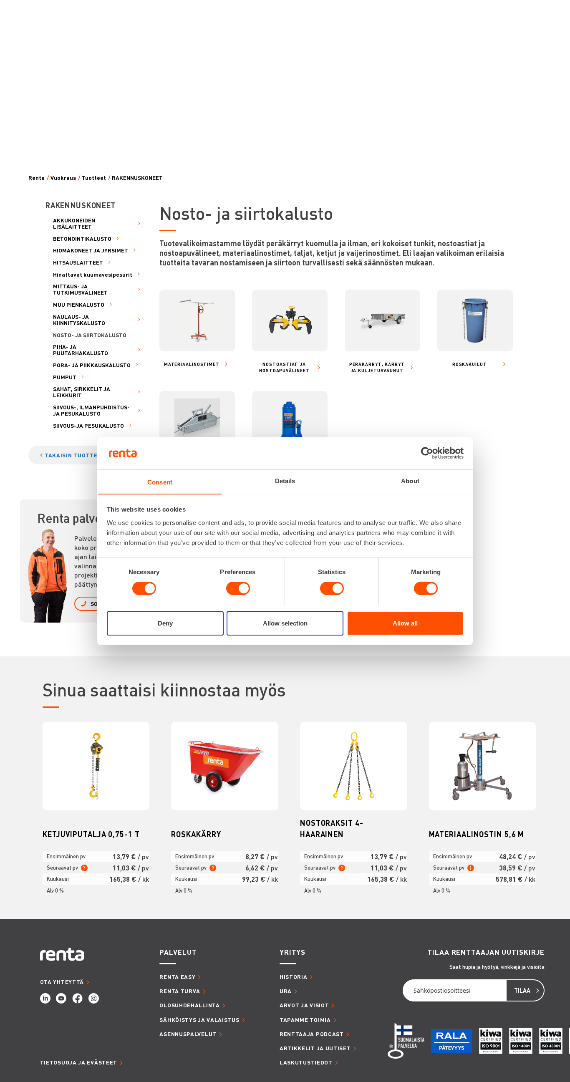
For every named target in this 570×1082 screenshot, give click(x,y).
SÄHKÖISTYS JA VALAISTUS (199, 1019)
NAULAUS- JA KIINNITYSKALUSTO (79, 319)
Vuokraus (63, 177)
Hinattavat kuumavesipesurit (92, 274)
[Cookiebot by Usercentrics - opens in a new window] (427, 453)
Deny (165, 622)
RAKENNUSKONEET (137, 177)
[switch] (238, 588)
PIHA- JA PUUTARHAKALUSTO (80, 349)
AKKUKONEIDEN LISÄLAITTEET (74, 223)
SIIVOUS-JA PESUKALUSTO (88, 425)
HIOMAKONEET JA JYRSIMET (90, 250)
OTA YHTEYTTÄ (62, 981)
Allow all (405, 622)
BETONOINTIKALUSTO (82, 238)
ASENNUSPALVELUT (188, 1033)
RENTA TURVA (179, 990)
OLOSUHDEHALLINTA (189, 1005)
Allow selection (285, 622)
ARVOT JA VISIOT (304, 1005)
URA (286, 990)
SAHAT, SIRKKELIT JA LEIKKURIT (81, 392)
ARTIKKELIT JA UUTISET (315, 1048)
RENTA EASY (177, 976)
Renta (36, 177)
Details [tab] (285, 480)
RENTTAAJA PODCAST (312, 1033)
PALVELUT (178, 952)
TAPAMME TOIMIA (305, 1019)
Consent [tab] (159, 481)
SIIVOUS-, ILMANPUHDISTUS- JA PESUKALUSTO (91, 410)
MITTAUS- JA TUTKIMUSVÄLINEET (80, 289)
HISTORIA (294, 976)
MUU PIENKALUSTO (78, 304)
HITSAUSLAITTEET (78, 262)
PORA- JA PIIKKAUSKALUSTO (92, 365)
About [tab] (410, 480)
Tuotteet (94, 177)
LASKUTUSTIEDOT (306, 1062)
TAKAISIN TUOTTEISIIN (78, 455)
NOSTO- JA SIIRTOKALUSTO (89, 335)
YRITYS (292, 952)
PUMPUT (64, 377)
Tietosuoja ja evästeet (78, 1062)
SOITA (98, 603)
